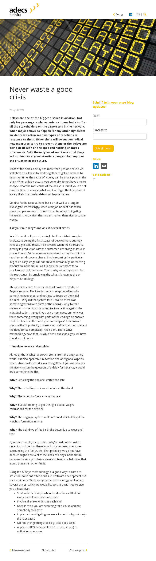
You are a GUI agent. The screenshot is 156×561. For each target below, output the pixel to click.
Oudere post (77, 550)
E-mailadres (100, 130)
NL (144, 14)
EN (138, 14)
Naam (96, 115)
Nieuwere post (21, 550)
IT (94, 179)
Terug (119, 14)
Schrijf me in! (103, 148)
